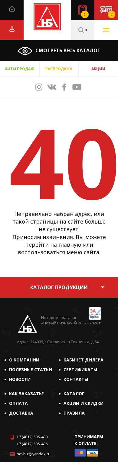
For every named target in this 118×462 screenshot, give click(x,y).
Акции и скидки (83, 403)
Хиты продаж (19, 68)
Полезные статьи (30, 369)
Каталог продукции (59, 287)
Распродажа (58, 68)
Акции (98, 68)
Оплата (18, 403)
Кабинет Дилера (83, 360)
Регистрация (12, 29)
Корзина (111, 14)
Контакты (76, 379)
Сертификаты (80, 369)
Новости (20, 379)
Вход (12, 9)
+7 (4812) (32, 437)
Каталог (74, 393)
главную (69, 244)
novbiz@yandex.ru (34, 454)
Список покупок (85, 14)
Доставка (21, 413)
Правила (74, 413)
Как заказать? (26, 393)
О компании (24, 360)
